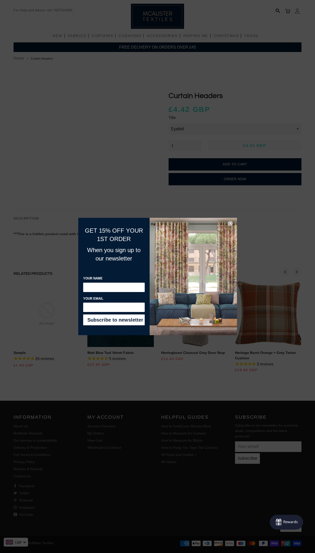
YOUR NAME (93, 278)
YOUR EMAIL (93, 298)
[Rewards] (286, 522)
